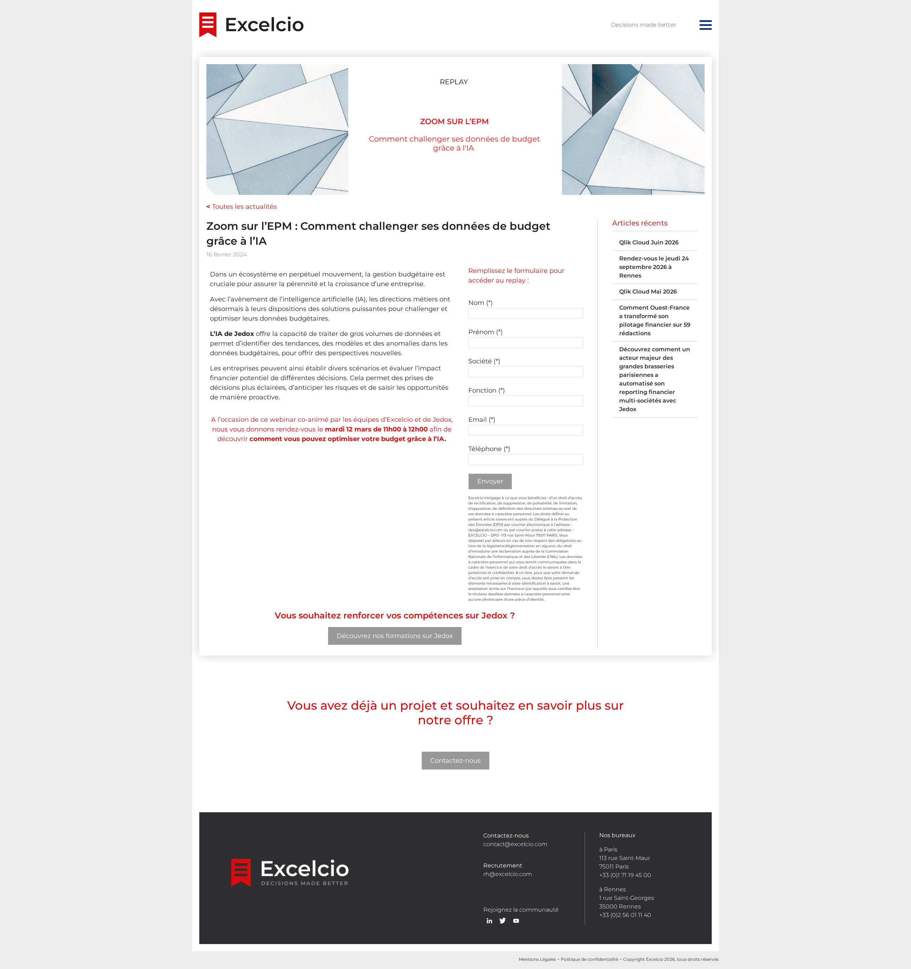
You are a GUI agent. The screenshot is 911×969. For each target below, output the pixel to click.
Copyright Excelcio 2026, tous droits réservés (671, 959)
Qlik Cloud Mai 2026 (648, 291)
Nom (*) (480, 303)
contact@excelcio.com (515, 844)
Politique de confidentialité (589, 959)
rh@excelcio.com (507, 874)
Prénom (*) (485, 332)
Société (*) (484, 361)
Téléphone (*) (489, 449)
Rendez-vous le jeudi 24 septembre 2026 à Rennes (654, 267)
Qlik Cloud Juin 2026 (649, 242)
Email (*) (481, 420)
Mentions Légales (537, 959)
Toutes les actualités (241, 207)
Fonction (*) (486, 390)
